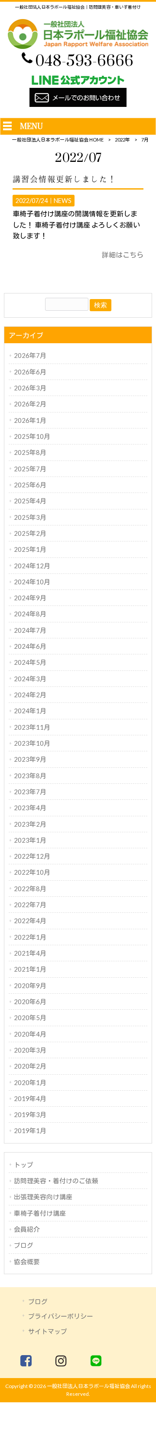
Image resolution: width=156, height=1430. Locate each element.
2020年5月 (30, 1017)
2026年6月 (30, 372)
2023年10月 (32, 743)
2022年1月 (30, 937)
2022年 (122, 139)
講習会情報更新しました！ (65, 179)
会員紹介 (27, 1229)
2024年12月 (32, 566)
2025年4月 (30, 501)
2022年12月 (32, 856)
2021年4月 (30, 953)
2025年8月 (30, 452)
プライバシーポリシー (60, 1316)
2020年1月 (30, 1082)
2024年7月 (30, 630)
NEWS (63, 200)
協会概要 (27, 1262)
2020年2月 (30, 1066)
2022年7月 (30, 904)
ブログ (23, 1245)
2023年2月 (30, 824)
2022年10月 (32, 872)
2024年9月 (30, 598)
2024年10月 (32, 582)
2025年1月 (30, 549)
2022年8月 (30, 888)
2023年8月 (30, 775)
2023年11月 (32, 727)
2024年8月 (30, 614)
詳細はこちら (122, 255)
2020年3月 (30, 1050)
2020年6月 (30, 1001)
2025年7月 (30, 469)
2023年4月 (30, 808)
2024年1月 (30, 711)
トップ (23, 1165)
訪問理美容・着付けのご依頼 (56, 1181)
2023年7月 (30, 792)
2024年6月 (30, 646)
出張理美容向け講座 (43, 1197)
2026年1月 (30, 420)
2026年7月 (30, 355)
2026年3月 (30, 388)
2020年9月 (30, 985)
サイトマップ (47, 1331)
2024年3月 (30, 679)
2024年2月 (30, 695)
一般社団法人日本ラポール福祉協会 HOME (58, 139)
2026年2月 (30, 404)
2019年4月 (30, 1098)
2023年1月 (30, 840)
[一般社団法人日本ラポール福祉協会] (78, 46)
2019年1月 (30, 1130)
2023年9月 (30, 759)
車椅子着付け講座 (40, 1213)
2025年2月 (30, 533)
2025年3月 (30, 517)
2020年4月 (30, 1034)
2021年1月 (30, 969)
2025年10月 (32, 436)
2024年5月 (30, 662)
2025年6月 (30, 485)
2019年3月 (30, 1114)
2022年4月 (30, 920)
